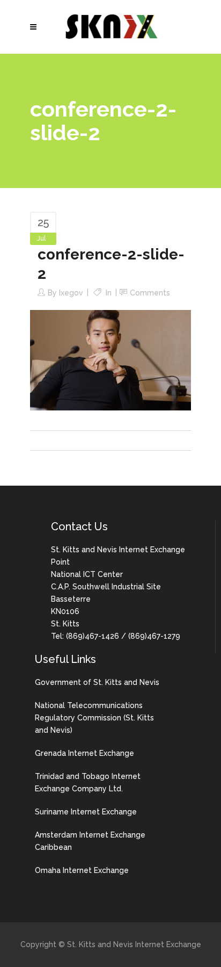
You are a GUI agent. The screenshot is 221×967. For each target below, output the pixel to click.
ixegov (71, 292)
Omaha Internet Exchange (82, 870)
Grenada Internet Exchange (84, 753)
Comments (150, 292)
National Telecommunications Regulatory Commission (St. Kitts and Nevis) (94, 717)
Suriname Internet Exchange (86, 811)
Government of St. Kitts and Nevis (97, 682)
